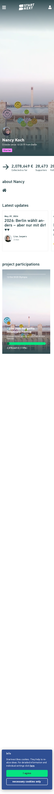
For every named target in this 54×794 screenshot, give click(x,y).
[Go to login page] (50, 7)
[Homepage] (27, 6)
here (32, 766)
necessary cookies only (27, 781)
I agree (27, 773)
